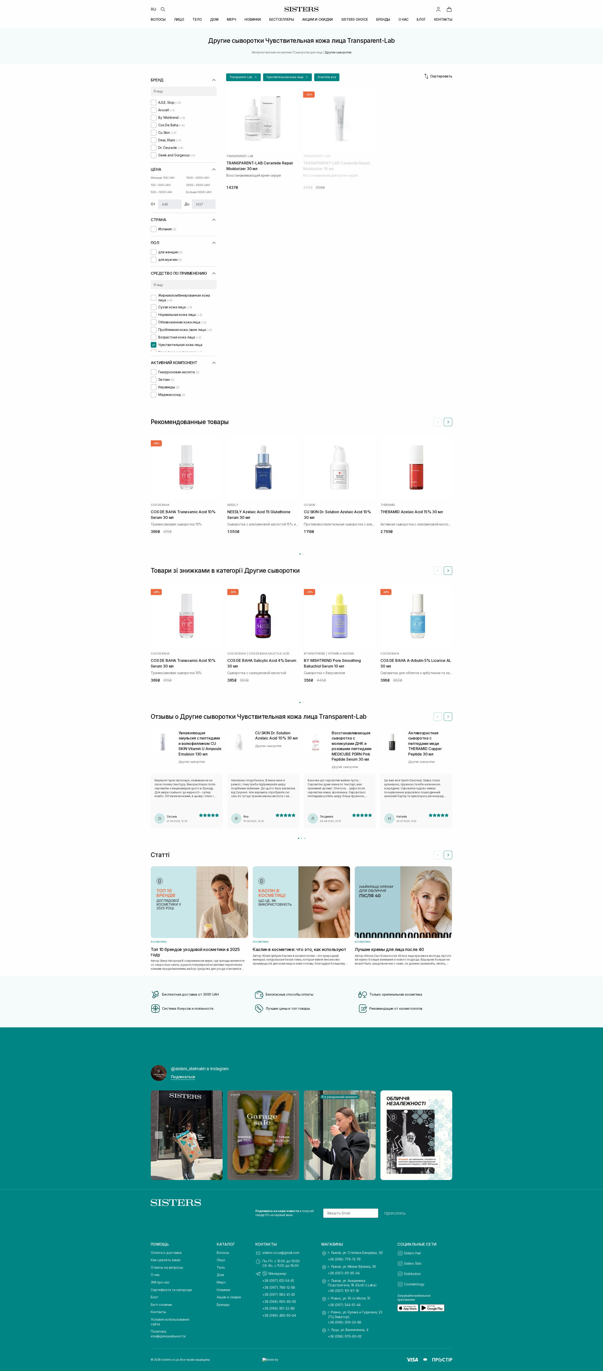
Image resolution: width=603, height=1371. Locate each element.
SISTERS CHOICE (354, 19)
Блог (154, 1297)
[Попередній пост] (159, 1135)
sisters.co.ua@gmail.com (280, 1253)
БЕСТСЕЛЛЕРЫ (281, 19)
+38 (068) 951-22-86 (278, 1308)
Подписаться (183, 1076)
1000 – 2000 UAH (197, 177)
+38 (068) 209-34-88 (344, 1322)
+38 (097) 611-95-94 (344, 1273)
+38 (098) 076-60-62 (345, 1336)
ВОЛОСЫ (158, 19)
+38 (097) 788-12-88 (278, 1287)
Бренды (223, 1305)
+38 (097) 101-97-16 (343, 1291)
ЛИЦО (179, 19)
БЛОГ (421, 19)
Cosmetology (414, 1284)
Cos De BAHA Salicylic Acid (269, 653)
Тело (221, 1267)
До (186, 204)
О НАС (403, 19)
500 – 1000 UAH (161, 192)
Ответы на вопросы (167, 1267)
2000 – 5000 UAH (198, 185)
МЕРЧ (231, 19)
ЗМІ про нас (160, 1282)
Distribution (412, 1274)
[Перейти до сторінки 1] (300, 554)
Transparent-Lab (239, 156)
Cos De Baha (160, 505)
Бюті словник (161, 1305)
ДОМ (214, 19)
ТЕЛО (197, 19)
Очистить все (327, 77)
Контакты (158, 1312)
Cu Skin (309, 505)
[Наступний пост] (444, 1135)
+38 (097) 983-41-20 (278, 1294)
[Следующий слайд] (448, 422)
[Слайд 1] (298, 838)
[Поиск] (163, 9)
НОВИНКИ (252, 19)
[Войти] (438, 9)
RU (153, 9)
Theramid (387, 505)
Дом (220, 1275)
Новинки (223, 1290)
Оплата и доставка (166, 1253)
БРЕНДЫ (383, 19)
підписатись (395, 1213)
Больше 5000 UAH (199, 192)
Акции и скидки (229, 1297)
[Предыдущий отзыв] (437, 716)
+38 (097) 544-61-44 (344, 1305)
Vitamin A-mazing (341, 653)
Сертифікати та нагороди (171, 1290)
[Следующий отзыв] (448, 716)
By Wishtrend (314, 653)
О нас (155, 1275)
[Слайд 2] (301, 838)
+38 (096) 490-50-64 (279, 1315)
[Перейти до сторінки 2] (303, 554)
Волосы (223, 1253)
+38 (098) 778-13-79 (344, 1259)
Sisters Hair (412, 1253)
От (153, 204)
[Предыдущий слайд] (437, 422)
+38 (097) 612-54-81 (278, 1281)
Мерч (221, 1282)
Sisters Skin (412, 1263)
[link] (449, 9)
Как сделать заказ (165, 1260)
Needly (232, 505)
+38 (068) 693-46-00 (279, 1301)
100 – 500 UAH (160, 185)
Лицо (221, 1260)
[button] (243, 77)
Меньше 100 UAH (163, 177)
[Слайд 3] (304, 838)
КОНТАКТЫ (443, 19)
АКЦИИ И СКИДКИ (317, 19)
